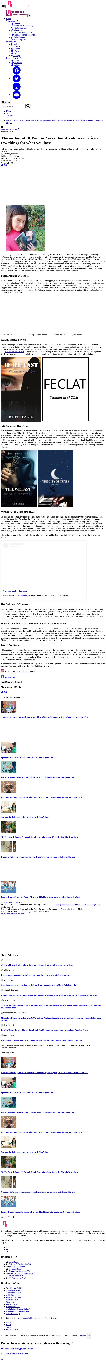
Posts (16, 51)
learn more (82, 1336)
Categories (11, 21)
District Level (11, 1304)
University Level (13, 1307)
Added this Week (13, 1290)
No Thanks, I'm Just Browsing (14, 1354)
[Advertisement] (53, 184)
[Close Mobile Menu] (29, 15)
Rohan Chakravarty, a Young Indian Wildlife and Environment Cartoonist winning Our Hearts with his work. (49, 995)
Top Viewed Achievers (15, 1288)
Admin (16, 65)
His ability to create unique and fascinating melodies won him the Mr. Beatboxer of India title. (42, 1040)
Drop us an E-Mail (11, 1349)
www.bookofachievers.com (29, 1318)
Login (16, 60)
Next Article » (16, 902)
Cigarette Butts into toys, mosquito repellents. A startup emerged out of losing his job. (38, 857)
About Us (10, 1322)
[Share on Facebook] (4, 165)
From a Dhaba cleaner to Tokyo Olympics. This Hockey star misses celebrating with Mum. (40, 897)
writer (15, 129)
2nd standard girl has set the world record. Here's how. (25, 817)
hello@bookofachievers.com (67, 904)
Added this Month (13, 1293)
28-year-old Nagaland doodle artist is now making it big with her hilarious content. (37, 965)
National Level (12, 1300)
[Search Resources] (28, 106)
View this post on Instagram (15, 591)
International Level (14, 1297)
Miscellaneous (19, 37)
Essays (16, 56)
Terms (8, 1327)
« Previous (5, 902)
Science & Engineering (23, 25)
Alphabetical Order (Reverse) (18, 1311)
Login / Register (13, 58)
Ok (89, 1336)
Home (8, 18)
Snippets (10, 42)
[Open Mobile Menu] (3, 6)
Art (15, 53)
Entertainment (20, 28)
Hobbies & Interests (19, 1271)
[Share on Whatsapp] (6, 165)
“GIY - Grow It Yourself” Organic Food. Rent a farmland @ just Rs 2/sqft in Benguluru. (39, 837)
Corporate (17, 30)
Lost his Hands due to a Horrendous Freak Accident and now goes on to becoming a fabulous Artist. (44, 1030)
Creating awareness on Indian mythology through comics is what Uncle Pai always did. (39, 985)
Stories (16, 49)
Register (18, 62)
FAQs (8, 1325)
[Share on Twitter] (2, 165)
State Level (10, 1302)
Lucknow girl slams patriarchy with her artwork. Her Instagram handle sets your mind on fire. (42, 797)
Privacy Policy (12, 1329)
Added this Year (12, 1295)
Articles (9, 116)
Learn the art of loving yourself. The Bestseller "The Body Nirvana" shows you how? (38, 777)
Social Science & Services (25, 35)
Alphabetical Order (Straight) (18, 1309)
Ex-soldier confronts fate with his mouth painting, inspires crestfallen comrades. (35, 975)
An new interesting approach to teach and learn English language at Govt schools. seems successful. (44, 717)
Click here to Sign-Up (91, 904)
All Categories (19, 39)
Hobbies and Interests (22, 32)
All (15, 44)
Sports (16, 23)
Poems (16, 46)
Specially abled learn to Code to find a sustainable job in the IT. (28, 757)
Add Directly (27, 1349)
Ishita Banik (22, 595)
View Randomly (13, 1314)
